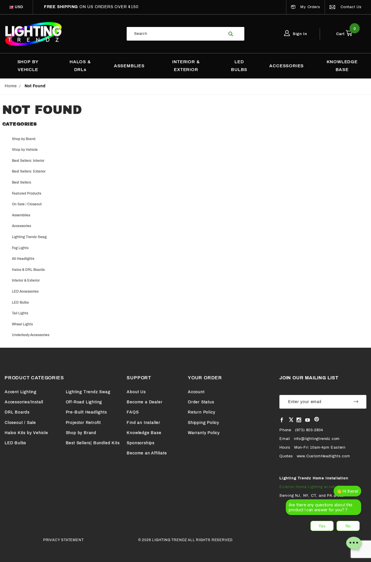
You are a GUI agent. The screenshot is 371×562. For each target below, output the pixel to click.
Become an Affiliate (147, 453)
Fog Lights (20, 248)
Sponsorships (140, 443)
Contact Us (350, 7)
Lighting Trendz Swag (29, 237)
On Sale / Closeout (27, 204)
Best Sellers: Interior (28, 161)
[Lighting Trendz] (33, 34)
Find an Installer (143, 422)
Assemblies (21, 215)
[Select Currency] (11, 7)
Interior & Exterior (26, 280)
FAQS (133, 412)
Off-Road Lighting (84, 402)
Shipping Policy (203, 422)
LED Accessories (25, 291)
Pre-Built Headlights (86, 412)
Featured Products (26, 193)
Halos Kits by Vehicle (26, 433)
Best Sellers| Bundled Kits (93, 443)
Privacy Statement (63, 540)
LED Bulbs (20, 302)
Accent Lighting (21, 392)
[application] (325, 520)
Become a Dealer (144, 402)
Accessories (21, 226)
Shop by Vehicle (25, 150)
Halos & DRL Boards (28, 270)
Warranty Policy (204, 433)
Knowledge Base (144, 433)
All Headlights (23, 259)
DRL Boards (17, 412)
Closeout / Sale (20, 422)
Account (196, 392)
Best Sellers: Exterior (29, 171)
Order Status (201, 402)
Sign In (299, 34)
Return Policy (201, 412)
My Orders (309, 7)
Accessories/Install (24, 402)
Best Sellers (21, 182)
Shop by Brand (23, 139)
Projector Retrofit (83, 422)
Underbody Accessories (30, 335)
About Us (136, 392)
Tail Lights (20, 313)
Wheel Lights (22, 324)
